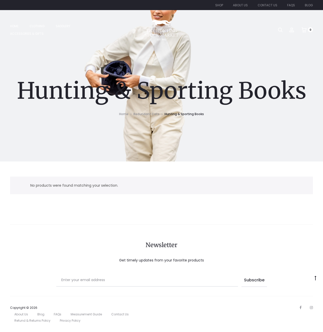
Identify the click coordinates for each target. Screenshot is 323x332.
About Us (240, 5)
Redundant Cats (146, 114)
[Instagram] (311, 307)
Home (14, 26)
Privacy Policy (70, 320)
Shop (219, 5)
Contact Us (267, 5)
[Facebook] (301, 307)
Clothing (37, 26)
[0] (304, 29)
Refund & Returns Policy (32, 320)
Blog (309, 5)
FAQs (291, 5)
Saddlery (63, 26)
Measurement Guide (86, 314)
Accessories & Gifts (27, 33)
